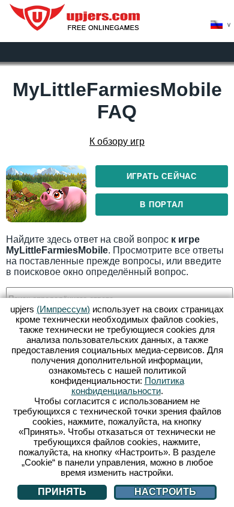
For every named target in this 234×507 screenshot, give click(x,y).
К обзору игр (117, 141)
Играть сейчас (162, 176)
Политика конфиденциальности (127, 385)
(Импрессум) (63, 309)
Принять (62, 492)
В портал (161, 204)
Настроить (165, 492)
